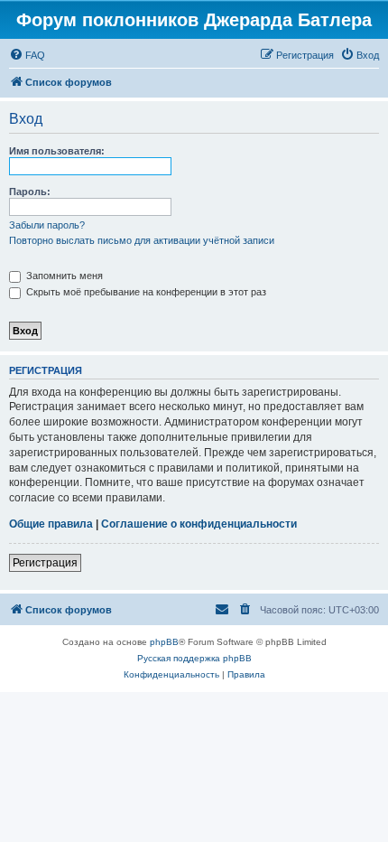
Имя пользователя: (57, 150)
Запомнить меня (63, 275)
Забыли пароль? (47, 225)
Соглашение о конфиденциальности (199, 524)
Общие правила (51, 524)
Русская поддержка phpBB (194, 658)
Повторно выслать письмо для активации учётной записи (141, 240)
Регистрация (45, 563)
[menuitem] (27, 55)
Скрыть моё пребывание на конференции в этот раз (144, 291)
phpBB (164, 642)
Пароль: (30, 191)
